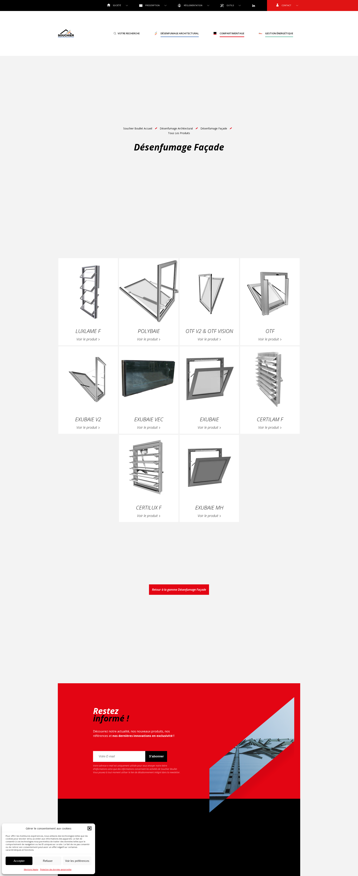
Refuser (48, 860)
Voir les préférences (77, 860)
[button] (89, 828)
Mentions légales (31, 869)
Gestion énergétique (279, 33)
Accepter (19, 860)
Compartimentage (232, 33)
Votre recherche (129, 33)
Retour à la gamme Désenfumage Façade (179, 590)
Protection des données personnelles (55, 869)
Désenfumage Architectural (180, 33)
